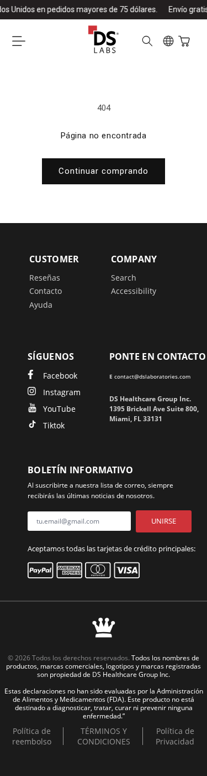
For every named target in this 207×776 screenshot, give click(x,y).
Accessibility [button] (133, 291)
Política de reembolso (31, 736)
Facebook (60, 375)
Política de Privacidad (175, 736)
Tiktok (54, 425)
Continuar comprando (103, 171)
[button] (19, 41)
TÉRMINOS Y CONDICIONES (103, 736)
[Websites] (168, 40)
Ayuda (40, 304)
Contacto (45, 291)
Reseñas (44, 277)
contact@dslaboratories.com (152, 376)
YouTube (59, 408)
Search (123, 277)
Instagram (62, 392)
